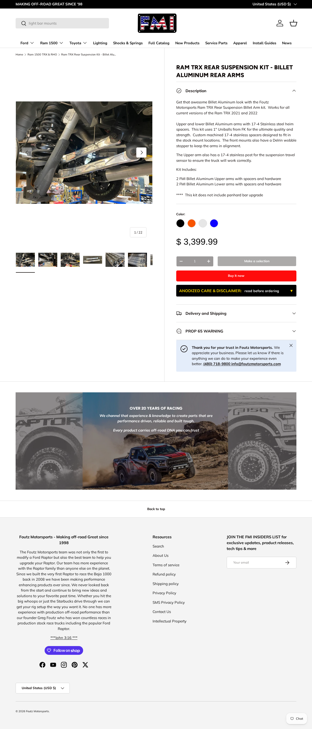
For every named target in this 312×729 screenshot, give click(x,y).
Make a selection (257, 261)
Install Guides (264, 43)
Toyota (75, 43)
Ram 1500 (49, 43)
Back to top (156, 509)
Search (158, 546)
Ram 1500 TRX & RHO (42, 54)
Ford (24, 43)
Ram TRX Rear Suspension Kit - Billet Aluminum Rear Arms (88, 54)
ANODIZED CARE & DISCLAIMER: (229, 290)
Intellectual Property (169, 621)
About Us (160, 555)
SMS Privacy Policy (169, 602)
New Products (187, 43)
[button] (293, 23)
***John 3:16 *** (64, 637)
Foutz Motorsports (37, 711)
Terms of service (166, 565)
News (287, 43)
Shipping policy (166, 583)
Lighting (100, 43)
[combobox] (62, 23)
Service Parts (216, 43)
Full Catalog (158, 43)
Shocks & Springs (128, 43)
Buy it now (236, 276)
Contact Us (162, 611)
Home (19, 54)
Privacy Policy (164, 593)
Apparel (240, 43)
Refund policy (164, 574)
